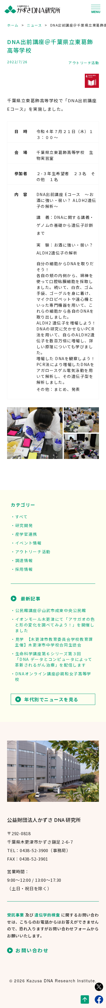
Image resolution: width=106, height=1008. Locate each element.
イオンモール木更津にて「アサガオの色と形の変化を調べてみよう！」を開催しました (55, 624)
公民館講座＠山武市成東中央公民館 (50, 610)
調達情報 (24, 560)
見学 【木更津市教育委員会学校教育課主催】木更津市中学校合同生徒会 (54, 642)
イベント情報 (28, 543)
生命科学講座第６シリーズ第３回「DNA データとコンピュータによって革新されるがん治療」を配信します (53, 659)
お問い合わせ (32, 950)
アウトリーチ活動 (83, 62)
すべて (21, 516)
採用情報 (24, 569)
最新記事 (30, 598)
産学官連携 (26, 534)
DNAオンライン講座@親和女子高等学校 (53, 676)
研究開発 (24, 525)
